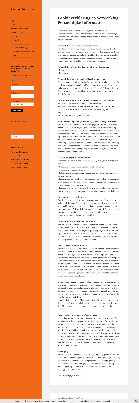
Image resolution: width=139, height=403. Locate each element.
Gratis (13, 24)
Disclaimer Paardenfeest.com (23, 52)
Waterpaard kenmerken (20, 167)
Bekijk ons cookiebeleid (100, 401)
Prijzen (13, 56)
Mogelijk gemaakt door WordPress (70, 398)
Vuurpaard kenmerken (19, 163)
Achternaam (15, 93)
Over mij (15, 40)
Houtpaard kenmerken (19, 156)
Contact (14, 36)
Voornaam (14, 85)
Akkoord (116, 401)
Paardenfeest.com (22, 9)
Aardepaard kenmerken (19, 152)
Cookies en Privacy (19, 48)
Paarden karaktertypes (19, 28)
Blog (12, 21)
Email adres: (15, 101)
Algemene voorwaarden (21, 44)
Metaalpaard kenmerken (20, 160)
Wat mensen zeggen (18, 32)
